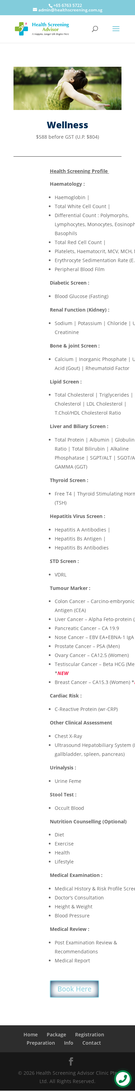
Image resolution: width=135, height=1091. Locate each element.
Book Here (74, 988)
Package (56, 1034)
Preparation (41, 1042)
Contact (91, 1042)
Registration (89, 1034)
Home (31, 1034)
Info (68, 1042)
